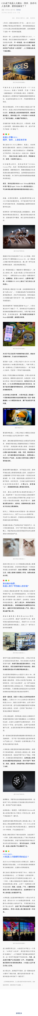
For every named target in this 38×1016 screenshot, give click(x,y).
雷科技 (18, 10)
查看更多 (19, 1013)
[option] (18, 13)
